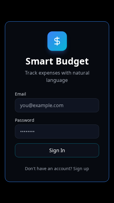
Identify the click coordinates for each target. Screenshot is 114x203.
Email (20, 94)
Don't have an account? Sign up (57, 168)
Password (24, 120)
